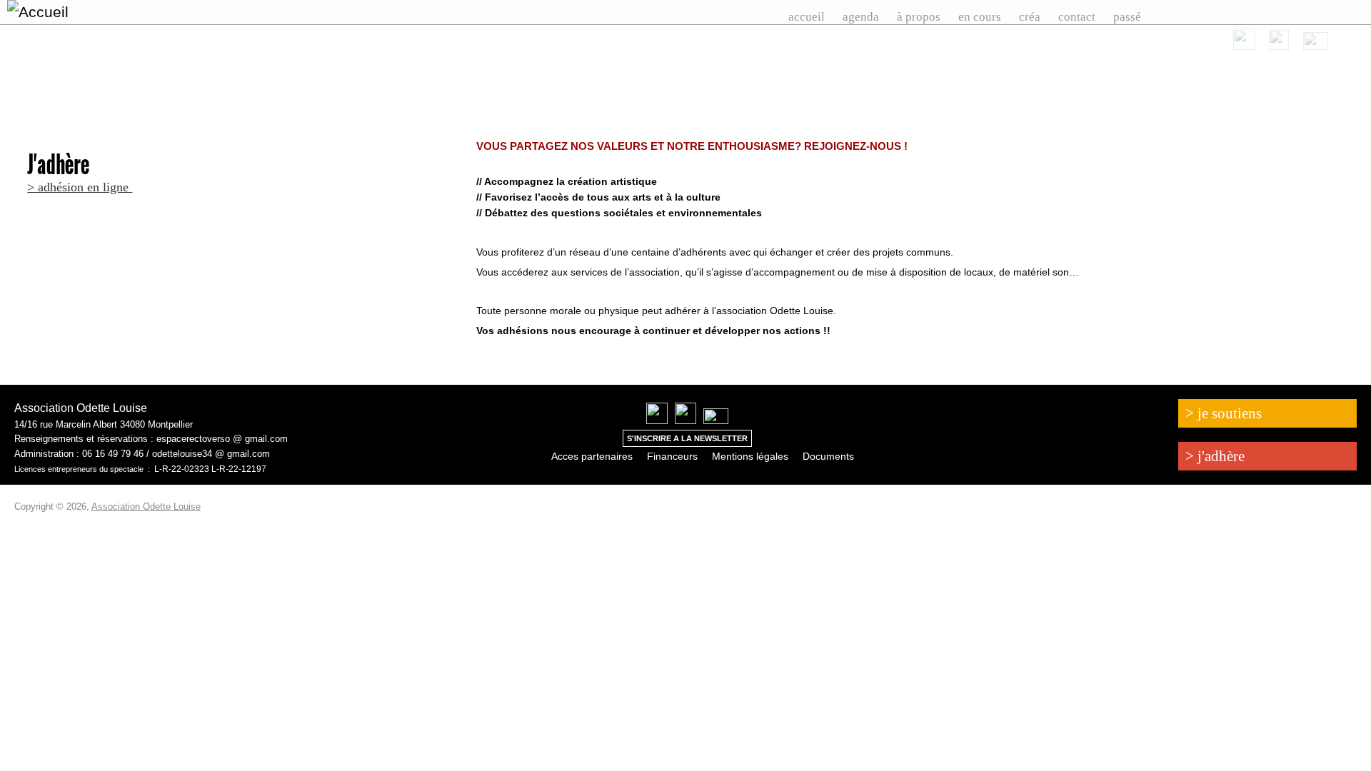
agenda (861, 17)
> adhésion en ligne (79, 187)
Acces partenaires (592, 456)
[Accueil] (110, 12)
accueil (806, 17)
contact (1076, 17)
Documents (828, 456)
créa (1029, 17)
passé (1127, 17)
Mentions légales (750, 456)
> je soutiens (1223, 413)
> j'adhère (1215, 456)
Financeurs (672, 456)
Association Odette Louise (146, 506)
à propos (918, 17)
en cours (979, 17)
